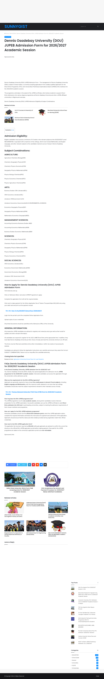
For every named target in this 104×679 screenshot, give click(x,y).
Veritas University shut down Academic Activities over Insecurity (56, 516)
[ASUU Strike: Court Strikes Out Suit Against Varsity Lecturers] (14, 507)
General (74, 660)
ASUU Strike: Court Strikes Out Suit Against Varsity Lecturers (13, 515)
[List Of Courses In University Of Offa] (9, 112)
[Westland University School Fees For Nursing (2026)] (41, 112)
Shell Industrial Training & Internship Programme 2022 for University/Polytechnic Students (87, 619)
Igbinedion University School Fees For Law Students (29, 359)
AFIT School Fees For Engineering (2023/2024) (36, 533)
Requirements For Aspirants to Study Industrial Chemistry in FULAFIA (13, 534)
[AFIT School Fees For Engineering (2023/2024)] (36, 525)
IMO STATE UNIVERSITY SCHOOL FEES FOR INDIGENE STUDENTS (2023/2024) (57, 534)
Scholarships (75, 668)
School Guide (75, 657)
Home (7, 33)
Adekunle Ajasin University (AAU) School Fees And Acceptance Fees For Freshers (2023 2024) (36, 504)
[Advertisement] (52, 11)
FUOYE (74, 665)
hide (12, 130)
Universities (75, 662)
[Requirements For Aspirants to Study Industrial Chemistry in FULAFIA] (14, 525)
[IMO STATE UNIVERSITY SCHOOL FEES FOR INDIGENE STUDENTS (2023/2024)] (58, 525)
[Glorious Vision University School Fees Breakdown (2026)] (9, 120)
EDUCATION (13, 33)
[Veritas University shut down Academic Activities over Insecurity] (58, 507)
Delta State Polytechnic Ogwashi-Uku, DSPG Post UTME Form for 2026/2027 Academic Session (88, 594)
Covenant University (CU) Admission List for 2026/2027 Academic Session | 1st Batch (88, 601)
